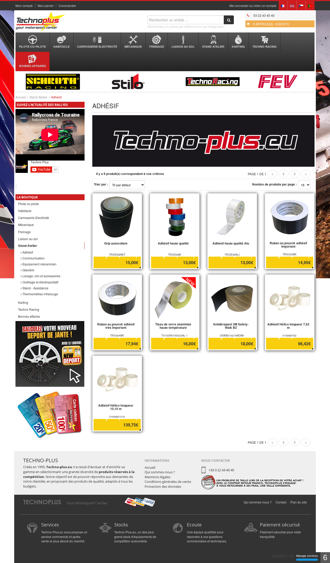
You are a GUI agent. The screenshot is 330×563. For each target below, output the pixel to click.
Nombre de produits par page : (274, 184)
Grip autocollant (115, 243)
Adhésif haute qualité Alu (230, 243)
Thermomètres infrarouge (40, 294)
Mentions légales (157, 477)
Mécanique (133, 46)
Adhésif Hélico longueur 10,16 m (115, 407)
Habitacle (61, 46)
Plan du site (298, 502)
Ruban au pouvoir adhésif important (288, 245)
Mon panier (46, 6)
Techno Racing (264, 46)
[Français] (283, 5)
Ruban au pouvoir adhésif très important (116, 326)
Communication (33, 258)
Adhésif (27, 252)
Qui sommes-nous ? (160, 472)
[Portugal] (310, 5)
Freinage (156, 46)
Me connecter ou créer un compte (252, 6)
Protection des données (163, 486)
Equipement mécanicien (39, 264)
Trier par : (101, 184)
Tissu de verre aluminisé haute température (173, 326)
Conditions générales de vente (168, 481)
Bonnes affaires (32, 66)
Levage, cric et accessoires (41, 276)
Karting (238, 46)
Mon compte (24, 6)
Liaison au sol (183, 46)
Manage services (307, 555)
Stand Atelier (213, 46)
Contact (281, 502)
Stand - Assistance (35, 288)
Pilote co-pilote (32, 46)
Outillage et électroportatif (40, 282)
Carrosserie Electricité (97, 46)
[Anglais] (292, 5)
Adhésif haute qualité (173, 243)
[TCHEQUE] (301, 5)
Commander (67, 6)
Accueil (20, 97)
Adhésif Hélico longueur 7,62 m (288, 326)
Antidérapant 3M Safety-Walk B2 (231, 326)
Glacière (28, 270)
